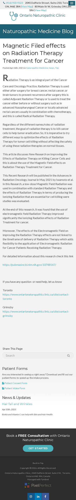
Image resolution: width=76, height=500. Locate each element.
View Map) (40, 10)
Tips (57, 68)
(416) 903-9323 (14, 2)
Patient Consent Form (15, 383)
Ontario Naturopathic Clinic (42, 15)
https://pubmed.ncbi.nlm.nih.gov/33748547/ (29, 264)
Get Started (38, 448)
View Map (26, 6)
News (51, 68)
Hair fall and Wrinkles (17, 404)
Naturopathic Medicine (37, 68)
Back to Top (38, 463)
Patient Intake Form (14, 388)
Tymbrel (45, 479)
